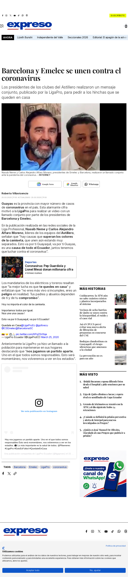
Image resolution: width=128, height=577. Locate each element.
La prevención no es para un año (91, 357)
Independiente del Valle (50, 37)
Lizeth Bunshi (24, 37)
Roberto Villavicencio (15, 193)
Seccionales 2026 (78, 37)
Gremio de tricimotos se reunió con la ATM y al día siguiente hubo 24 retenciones (103, 407)
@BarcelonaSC (24, 328)
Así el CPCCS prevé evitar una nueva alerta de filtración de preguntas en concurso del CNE (93, 329)
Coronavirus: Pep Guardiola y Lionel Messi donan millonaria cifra (49, 267)
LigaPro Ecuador (43, 453)
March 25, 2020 (50, 337)
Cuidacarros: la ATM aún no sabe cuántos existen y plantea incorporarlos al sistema (94, 300)
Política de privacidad (116, 546)
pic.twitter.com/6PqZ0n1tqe (31, 334)
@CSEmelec (9, 328)
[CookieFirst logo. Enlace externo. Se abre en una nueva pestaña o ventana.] (3, 548)
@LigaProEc (28, 325)
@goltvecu (42, 325)
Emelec (33, 467)
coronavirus (60, 467)
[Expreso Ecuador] (25, 534)
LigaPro (45, 467)
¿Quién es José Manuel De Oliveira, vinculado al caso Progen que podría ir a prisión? (104, 432)
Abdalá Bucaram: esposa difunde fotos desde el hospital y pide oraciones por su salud (104, 384)
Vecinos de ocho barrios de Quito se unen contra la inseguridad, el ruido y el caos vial (94, 314)
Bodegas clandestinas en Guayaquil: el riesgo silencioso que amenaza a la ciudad (93, 345)
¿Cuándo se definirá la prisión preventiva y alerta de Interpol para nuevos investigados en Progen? (104, 419)
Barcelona (19, 467)
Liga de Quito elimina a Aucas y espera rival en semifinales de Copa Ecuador (103, 395)
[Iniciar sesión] (126, 26)
